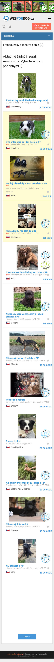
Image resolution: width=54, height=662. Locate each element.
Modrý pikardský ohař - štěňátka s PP (26, 183)
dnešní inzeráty (30, 654)
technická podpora (15, 654)
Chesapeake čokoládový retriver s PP (27, 272)
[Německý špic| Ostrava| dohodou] (18, 6)
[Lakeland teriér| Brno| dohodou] (40, 6)
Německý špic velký (17, 524)
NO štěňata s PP (15, 565)
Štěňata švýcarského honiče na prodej (27, 100)
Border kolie (13, 441)
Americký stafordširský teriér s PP (25, 482)
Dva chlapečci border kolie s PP (23, 142)
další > (27, 637)
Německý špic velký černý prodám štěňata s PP (24, 315)
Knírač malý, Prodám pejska (21, 231)
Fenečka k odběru (15, 399)
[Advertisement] (27, 604)
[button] (49, 18)
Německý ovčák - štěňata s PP (22, 358)
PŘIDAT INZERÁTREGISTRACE (41, 26)
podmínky (43, 654)
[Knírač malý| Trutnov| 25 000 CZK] (28, 6)
